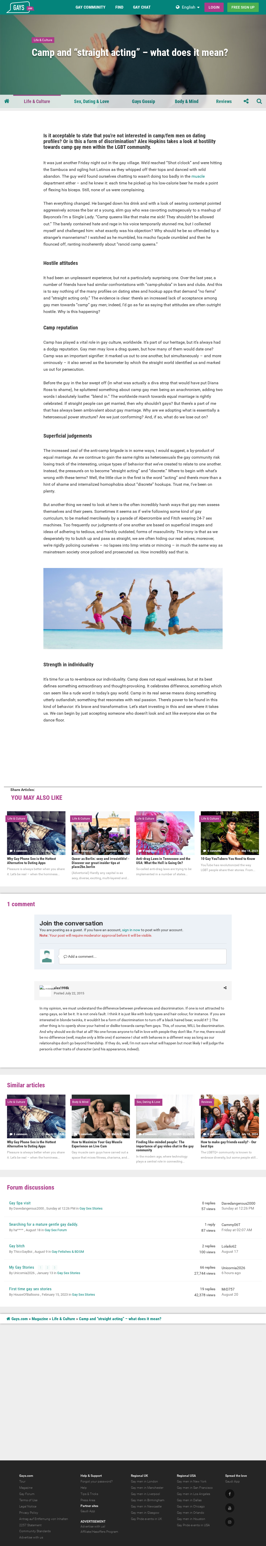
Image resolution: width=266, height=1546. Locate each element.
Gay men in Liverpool (145, 1494)
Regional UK (139, 1476)
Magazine (40, 1318)
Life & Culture (43, 40)
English (188, 7)
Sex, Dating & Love (91, 101)
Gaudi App (88, 1511)
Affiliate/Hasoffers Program (99, 1532)
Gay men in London (144, 1481)
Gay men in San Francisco (195, 1488)
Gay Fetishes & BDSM (68, 1252)
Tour (22, 1481)
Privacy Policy (28, 1513)
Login (214, 7)
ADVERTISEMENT (93, 1521)
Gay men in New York (192, 1481)
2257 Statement (30, 1525)
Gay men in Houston (191, 1519)
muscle (198, 176)
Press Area (88, 1500)
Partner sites (89, 1506)
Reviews (224, 101)
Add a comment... (82, 956)
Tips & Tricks (89, 1494)
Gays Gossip (143, 101)
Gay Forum (27, 1494)
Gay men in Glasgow (145, 1513)
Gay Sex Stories (91, 1208)
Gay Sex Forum (56, 1230)
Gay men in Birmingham (147, 1500)
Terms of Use (28, 1500)
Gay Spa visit (20, 1202)
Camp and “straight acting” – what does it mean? (120, 1318)
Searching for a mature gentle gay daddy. (43, 1224)
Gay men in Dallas (189, 1500)
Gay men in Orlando (190, 1513)
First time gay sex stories (30, 1288)
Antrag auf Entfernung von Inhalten (43, 1519)
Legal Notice (27, 1506)
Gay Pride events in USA (193, 1525)
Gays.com (19, 1318)
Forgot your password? (96, 1481)
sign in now (131, 930)
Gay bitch (17, 1245)
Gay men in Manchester (147, 1488)
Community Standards (35, 1531)
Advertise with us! (93, 1526)
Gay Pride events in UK (146, 1519)
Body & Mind (186, 101)
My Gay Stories (22, 1267)
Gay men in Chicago (191, 1506)
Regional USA (186, 1476)
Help (84, 1488)
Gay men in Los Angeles (193, 1494)
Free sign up (243, 7)
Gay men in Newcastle (146, 1506)
